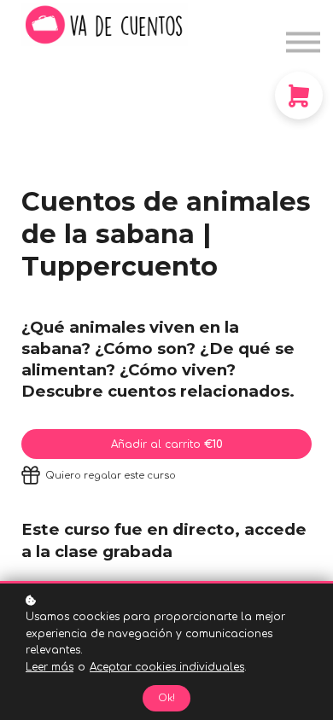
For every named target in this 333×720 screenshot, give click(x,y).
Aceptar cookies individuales (167, 667)
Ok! (166, 698)
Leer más (49, 667)
